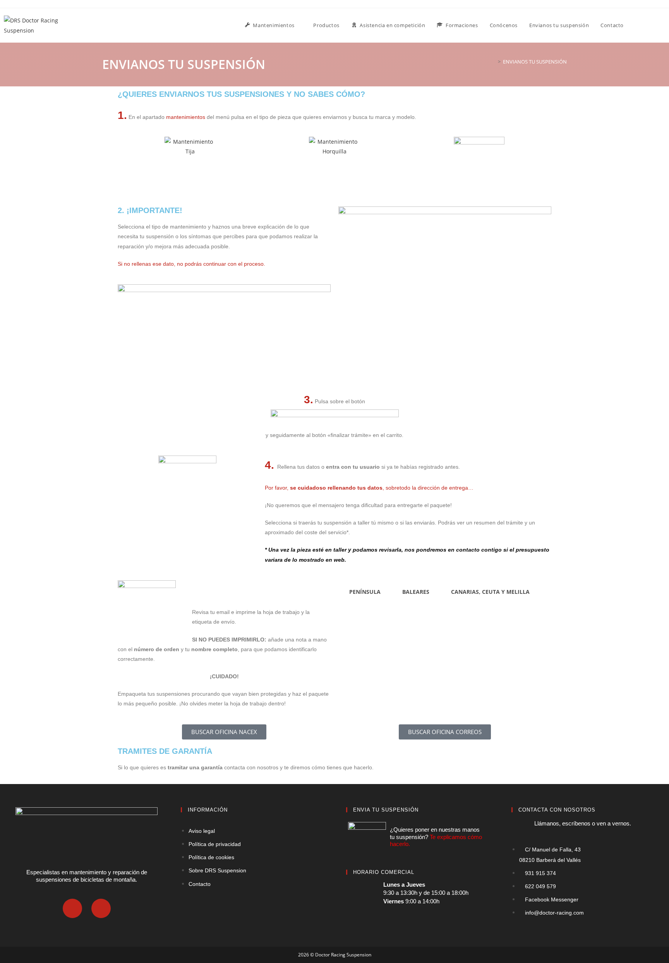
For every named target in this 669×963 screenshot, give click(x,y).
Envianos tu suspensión (535, 61)
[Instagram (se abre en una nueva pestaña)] (663, 24)
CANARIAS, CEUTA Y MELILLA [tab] (490, 591)
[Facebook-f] (72, 908)
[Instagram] (101, 908)
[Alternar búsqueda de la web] (637, 25)
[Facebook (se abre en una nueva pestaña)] (653, 24)
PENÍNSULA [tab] (365, 591)
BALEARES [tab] (415, 591)
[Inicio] (494, 61)
